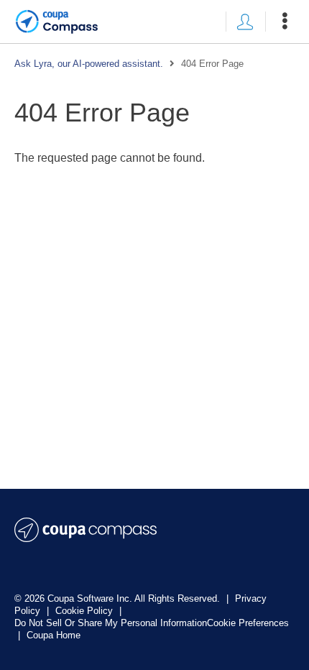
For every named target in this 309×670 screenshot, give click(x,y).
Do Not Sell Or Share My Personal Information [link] (110, 623)
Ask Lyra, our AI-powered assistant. (88, 63)
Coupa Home (53, 635)
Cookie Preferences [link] (248, 623)
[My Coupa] (245, 21)
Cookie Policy (85, 610)
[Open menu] (284, 21)
